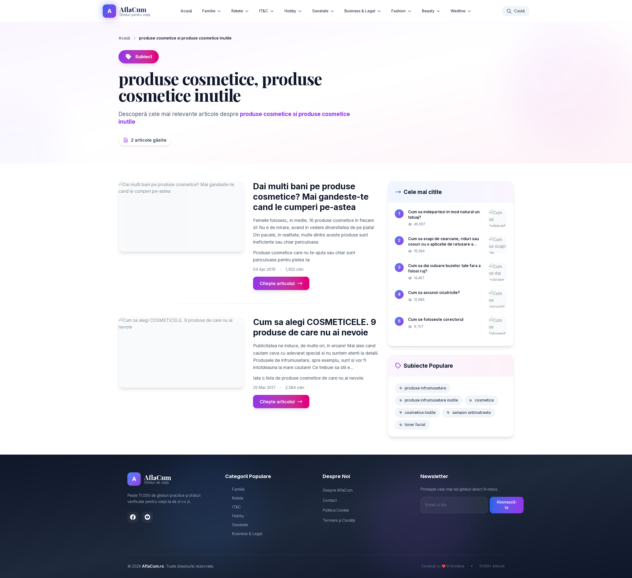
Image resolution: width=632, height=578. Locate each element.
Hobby (290, 11)
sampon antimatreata (471, 412)
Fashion (398, 11)
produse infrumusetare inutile (431, 400)
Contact (330, 500)
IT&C (263, 11)
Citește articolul (277, 283)
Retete (237, 11)
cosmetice (484, 400)
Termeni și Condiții (339, 520)
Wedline (458, 11)
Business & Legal (359, 11)
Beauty (428, 11)
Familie (208, 11)
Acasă (186, 11)
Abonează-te (506, 505)
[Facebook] (132, 517)
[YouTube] (147, 517)
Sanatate (320, 11)
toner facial (415, 424)
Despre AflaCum (338, 490)
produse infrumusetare (425, 388)
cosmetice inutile (420, 412)
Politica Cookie (336, 510)
